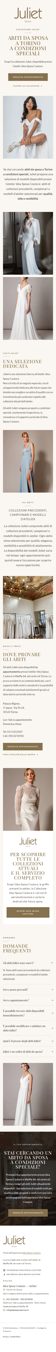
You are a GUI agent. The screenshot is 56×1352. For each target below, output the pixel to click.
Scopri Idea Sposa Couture (28, 912)
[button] (28, 243)
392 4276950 (16, 735)
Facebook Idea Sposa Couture (23, 1274)
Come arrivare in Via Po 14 (15, 1306)
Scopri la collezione (26, 86)
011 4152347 (15, 731)
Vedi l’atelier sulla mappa (19, 754)
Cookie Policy (15, 1337)
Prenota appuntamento (28, 77)
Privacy (6, 1337)
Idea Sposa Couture (31, 1253)
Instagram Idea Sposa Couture (24, 1270)
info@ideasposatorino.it (17, 1310)
